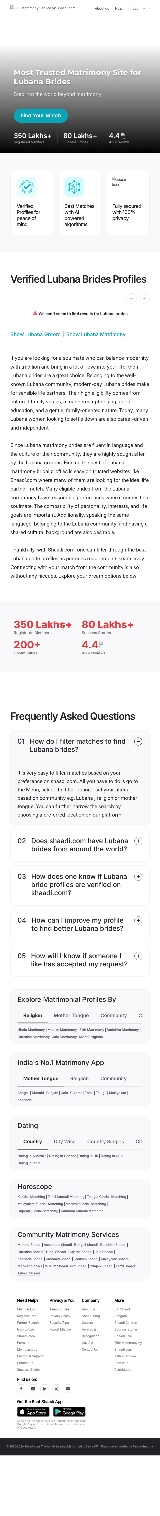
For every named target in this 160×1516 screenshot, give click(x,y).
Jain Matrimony (64, 1037)
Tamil (89, 1093)
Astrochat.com (125, 1356)
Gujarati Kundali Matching (38, 1211)
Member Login (27, 1309)
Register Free (26, 1316)
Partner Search (28, 1323)
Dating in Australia (32, 1156)
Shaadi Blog (91, 1316)
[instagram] (33, 1388)
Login (136, 8)
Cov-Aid (87, 1343)
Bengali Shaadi (86, 1245)
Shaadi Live (123, 1336)
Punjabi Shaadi (101, 1266)
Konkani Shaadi (86, 1259)
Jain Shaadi (104, 1252)
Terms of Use (59, 1309)
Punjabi (52, 1093)
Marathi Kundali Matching (86, 1204)
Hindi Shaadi (56, 1252)
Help (118, 8)
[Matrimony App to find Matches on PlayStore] (69, 1411)
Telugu (101, 1093)
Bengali (23, 1093)
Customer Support (30, 1356)
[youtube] (68, 1388)
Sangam (120, 1316)
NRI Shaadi (78, 1266)
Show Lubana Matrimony (96, 334)
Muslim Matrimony (62, 1030)
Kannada (25, 1100)
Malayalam (117, 1093)
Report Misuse (60, 1329)
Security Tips (59, 1323)
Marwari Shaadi (30, 1266)
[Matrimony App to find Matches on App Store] (33, 1411)
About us (102, 8)
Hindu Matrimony (31, 1030)
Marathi (38, 1093)
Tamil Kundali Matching (66, 1197)
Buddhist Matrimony (123, 1030)
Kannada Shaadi (30, 1259)
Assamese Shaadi (58, 1245)
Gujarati (76, 1093)
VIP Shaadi (122, 1309)
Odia (64, 1093)
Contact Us (25, 1363)
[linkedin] (44, 1388)
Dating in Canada (62, 1156)
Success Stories (28, 1370)
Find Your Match (41, 115)
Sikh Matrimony (91, 1030)
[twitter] (56, 1388)
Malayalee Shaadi (115, 1259)
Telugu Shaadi (29, 1273)
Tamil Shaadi (126, 1266)
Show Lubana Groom (35, 334)
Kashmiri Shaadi (58, 1259)
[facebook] (21, 1388)
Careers (87, 1323)
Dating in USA (112, 1156)
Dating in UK (88, 1156)
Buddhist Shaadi (113, 1245)
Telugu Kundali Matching (106, 1197)
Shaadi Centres (125, 1323)
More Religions (91, 1037)
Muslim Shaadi (56, 1266)
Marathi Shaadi (29, 1245)
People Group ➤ (143, 1446)
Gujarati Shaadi (80, 1252)
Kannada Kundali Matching (82, 1211)
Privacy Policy (60, 1316)
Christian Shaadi (31, 1252)
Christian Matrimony (34, 1037)
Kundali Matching (31, 1197)
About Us (88, 1309)
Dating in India (29, 1163)
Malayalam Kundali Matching (40, 1204)
